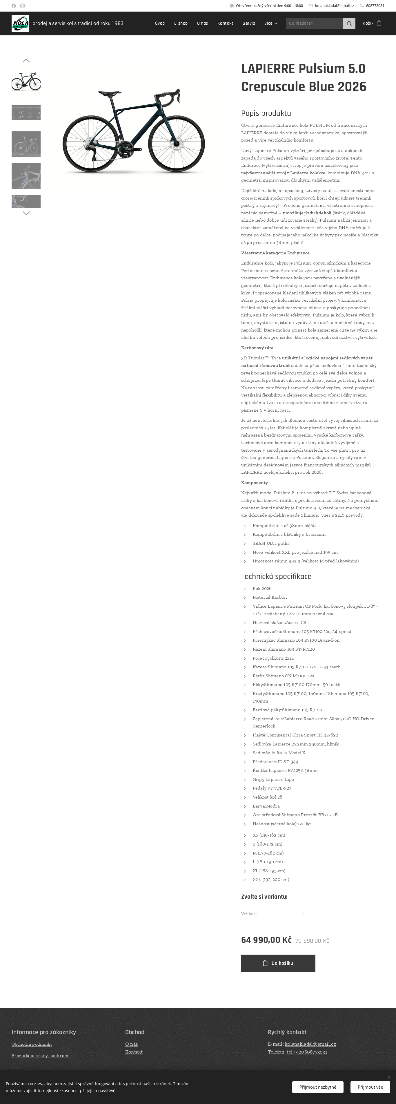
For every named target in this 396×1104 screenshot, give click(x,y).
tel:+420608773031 (307, 1052)
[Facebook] (13, 6)
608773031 (375, 5)
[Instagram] (22, 6)
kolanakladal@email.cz (334, 5)
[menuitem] (162, 23)
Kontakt (134, 1052)
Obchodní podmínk (31, 1044)
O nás (131, 1044)
